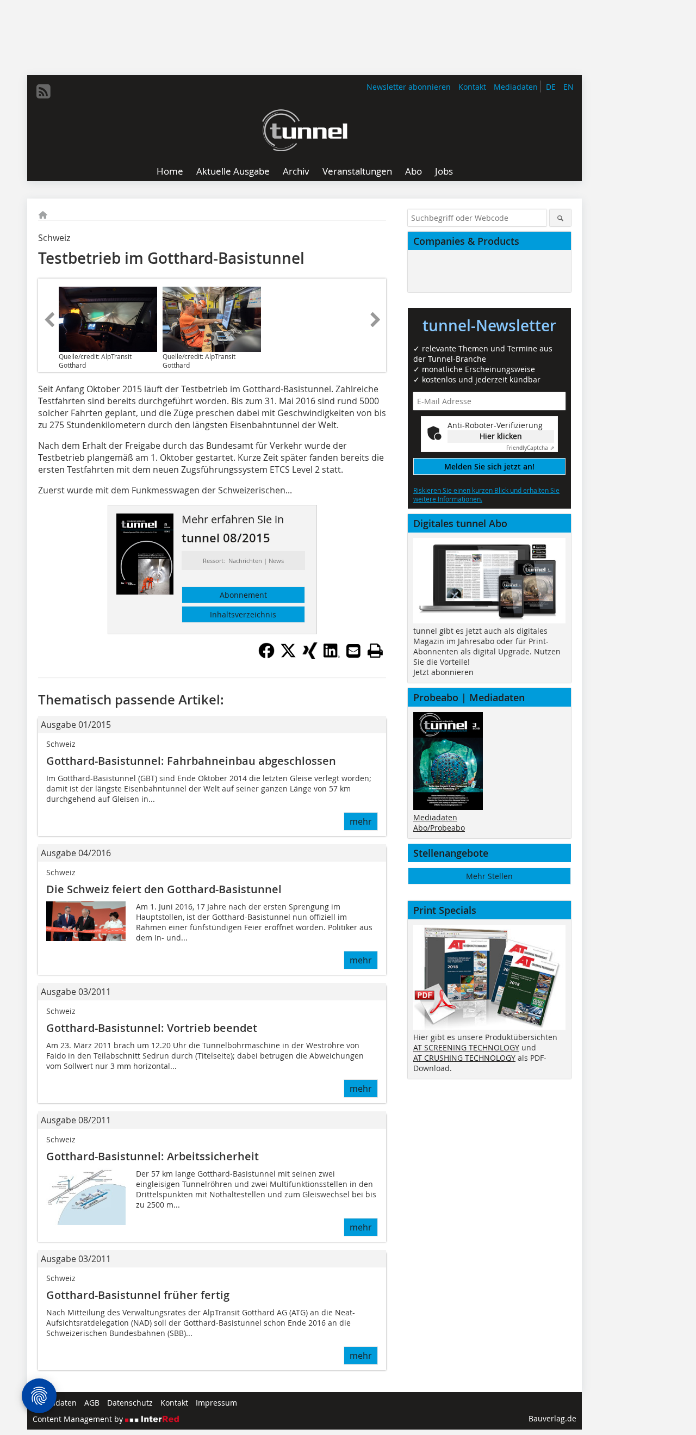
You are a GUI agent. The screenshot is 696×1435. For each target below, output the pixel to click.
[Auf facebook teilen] (266, 655)
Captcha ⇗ (530, 447)
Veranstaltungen (357, 171)
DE (551, 87)
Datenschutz (130, 1402)
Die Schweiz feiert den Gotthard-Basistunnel (164, 889)
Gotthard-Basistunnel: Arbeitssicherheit (152, 1156)
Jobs (444, 171)
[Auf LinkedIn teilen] (332, 655)
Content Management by (79, 1419)
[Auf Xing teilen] (310, 655)
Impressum (216, 1402)
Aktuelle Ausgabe (233, 171)
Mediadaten (516, 87)
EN (568, 87)
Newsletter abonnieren (408, 87)
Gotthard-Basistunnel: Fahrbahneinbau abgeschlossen (191, 760)
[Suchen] (560, 217)
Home (170, 171)
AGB (92, 1402)
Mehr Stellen (489, 876)
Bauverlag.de (552, 1418)
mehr (361, 821)
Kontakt (472, 87)
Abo (413, 171)
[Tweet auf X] (288, 655)
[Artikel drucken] (375, 650)
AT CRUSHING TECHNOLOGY (464, 1058)
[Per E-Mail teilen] (353, 650)
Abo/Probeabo (439, 827)
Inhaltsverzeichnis (243, 614)
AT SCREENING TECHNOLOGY (466, 1047)
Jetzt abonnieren (443, 672)
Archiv (296, 171)
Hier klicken (501, 436)
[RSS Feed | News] (43, 91)
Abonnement (243, 595)
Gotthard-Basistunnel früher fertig (137, 1295)
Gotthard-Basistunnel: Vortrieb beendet (151, 1027)
